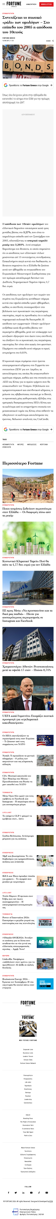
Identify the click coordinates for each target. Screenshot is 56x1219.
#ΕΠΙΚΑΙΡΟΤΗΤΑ (8, 445)
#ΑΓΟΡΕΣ (20, 445)
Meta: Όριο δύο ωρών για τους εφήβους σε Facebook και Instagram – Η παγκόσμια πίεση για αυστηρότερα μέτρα (18, 800)
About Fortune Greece (28, 1148)
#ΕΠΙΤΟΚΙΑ (44, 445)
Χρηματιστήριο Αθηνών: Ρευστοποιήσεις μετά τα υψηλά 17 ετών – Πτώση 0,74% (27, 668)
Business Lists (28, 1053)
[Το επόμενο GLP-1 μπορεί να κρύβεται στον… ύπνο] (45, 820)
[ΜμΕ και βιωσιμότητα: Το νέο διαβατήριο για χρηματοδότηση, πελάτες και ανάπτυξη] (45, 860)
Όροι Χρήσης (28, 1168)
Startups (28, 1092)
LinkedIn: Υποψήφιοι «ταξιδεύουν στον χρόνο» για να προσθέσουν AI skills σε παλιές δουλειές (18, 963)
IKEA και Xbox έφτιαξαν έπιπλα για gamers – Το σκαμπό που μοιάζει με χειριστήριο (18, 879)
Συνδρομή (28, 1165)
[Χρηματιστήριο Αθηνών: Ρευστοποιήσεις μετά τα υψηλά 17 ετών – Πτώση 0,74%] (28, 644)
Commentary (28, 1103)
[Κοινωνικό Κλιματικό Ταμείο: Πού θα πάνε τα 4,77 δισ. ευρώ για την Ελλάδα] (28, 539)
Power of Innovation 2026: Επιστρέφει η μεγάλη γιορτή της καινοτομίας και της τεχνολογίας (18, 920)
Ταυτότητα (28, 1151)
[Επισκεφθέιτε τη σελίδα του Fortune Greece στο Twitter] (16, 1193)
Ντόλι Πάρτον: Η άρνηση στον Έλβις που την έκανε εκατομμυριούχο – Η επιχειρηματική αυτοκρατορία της (17, 902)
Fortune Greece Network (28, 1063)
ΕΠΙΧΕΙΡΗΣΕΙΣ (7, 853)
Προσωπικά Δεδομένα (28, 1172)
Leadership (28, 1099)
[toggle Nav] (3, 4)
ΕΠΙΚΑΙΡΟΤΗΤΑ (8, 13)
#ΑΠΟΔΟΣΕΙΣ (32, 445)
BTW (51, 1201)
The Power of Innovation (28, 1122)
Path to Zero (28, 1136)
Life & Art (28, 1082)
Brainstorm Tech (28, 1125)
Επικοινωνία (28, 1158)
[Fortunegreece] (14, 6)
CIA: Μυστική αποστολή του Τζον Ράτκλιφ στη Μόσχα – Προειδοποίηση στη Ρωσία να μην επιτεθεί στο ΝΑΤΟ (17, 780)
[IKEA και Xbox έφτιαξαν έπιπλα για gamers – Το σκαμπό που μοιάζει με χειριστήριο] (45, 880)
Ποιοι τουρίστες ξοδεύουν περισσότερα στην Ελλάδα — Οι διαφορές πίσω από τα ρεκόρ (26, 512)
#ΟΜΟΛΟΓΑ (6, 447)
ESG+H (28, 1115)
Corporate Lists (28, 1049)
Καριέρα (28, 1096)
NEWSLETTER (46, 4)
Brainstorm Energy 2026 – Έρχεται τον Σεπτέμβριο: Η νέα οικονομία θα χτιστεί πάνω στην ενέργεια (18, 983)
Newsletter (28, 1161)
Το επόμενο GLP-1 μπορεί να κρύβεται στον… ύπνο (17, 817)
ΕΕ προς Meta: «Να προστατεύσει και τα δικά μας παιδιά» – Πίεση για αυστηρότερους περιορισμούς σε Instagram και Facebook (27, 616)
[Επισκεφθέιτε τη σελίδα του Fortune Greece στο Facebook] (8, 1193)
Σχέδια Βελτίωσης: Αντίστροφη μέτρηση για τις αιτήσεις (18, 837)
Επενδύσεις (28, 1089)
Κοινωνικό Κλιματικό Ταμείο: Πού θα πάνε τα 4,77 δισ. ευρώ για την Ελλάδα (26, 563)
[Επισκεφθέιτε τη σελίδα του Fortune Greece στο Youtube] (31, 1193)
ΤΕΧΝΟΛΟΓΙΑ (7, 792)
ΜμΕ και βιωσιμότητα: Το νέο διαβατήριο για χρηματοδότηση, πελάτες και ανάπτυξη (18, 859)
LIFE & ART (6, 812)
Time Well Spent (28, 1132)
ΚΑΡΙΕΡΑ (5, 956)
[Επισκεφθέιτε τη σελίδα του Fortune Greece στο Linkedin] (23, 1193)
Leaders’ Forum (28, 1056)
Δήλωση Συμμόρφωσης (28, 1155)
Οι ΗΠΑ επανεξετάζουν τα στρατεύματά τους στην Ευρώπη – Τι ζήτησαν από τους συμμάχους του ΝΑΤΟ (18, 740)
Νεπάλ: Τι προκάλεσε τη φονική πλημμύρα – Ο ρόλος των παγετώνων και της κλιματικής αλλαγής (18, 760)
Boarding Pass (28, 1118)
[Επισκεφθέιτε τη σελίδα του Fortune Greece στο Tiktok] (39, 1193)
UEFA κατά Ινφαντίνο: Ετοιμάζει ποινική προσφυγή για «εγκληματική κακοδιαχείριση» (28, 719)
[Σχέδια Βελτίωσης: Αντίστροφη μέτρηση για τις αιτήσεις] (45, 840)
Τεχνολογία (28, 1086)
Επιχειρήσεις (28, 1079)
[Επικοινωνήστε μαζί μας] (47, 1193)
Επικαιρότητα (28, 1075)
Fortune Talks (28, 1060)
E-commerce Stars (28, 1129)
